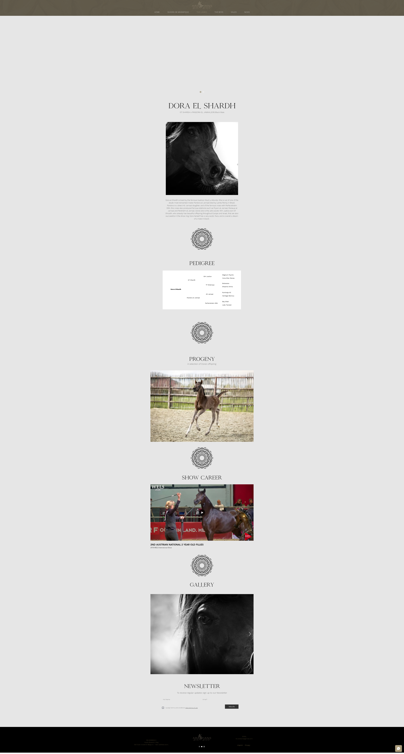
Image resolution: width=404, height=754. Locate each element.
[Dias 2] (203, 92)
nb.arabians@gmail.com (244, 739)
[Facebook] (199, 746)
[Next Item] (250, 406)
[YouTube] (202, 746)
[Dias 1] (200, 92)
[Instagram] (204, 746)
